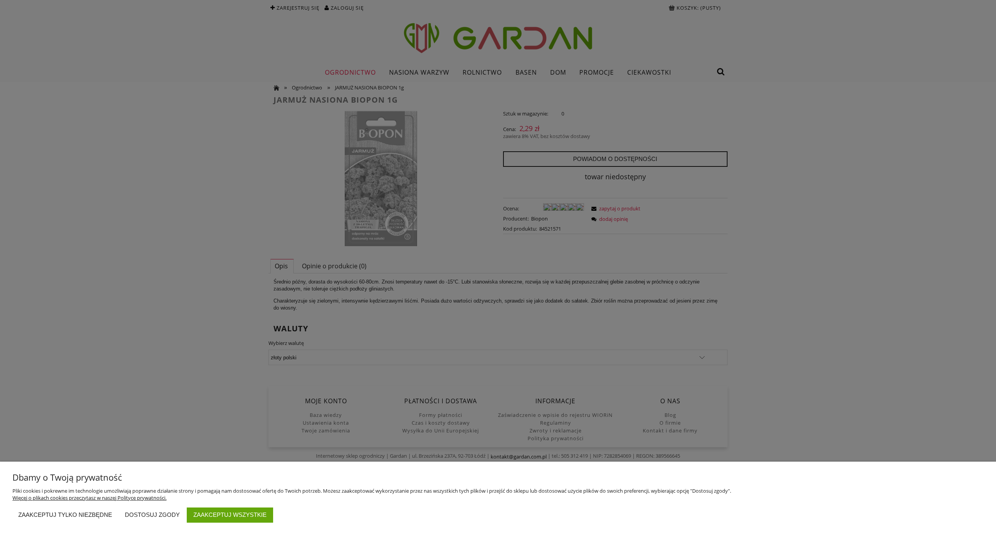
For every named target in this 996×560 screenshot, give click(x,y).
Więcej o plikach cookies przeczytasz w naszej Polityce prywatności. (89, 497)
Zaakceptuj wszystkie (230, 514)
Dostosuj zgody (152, 514)
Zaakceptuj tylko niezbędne (65, 514)
